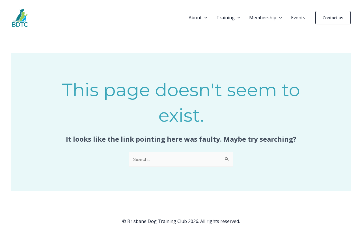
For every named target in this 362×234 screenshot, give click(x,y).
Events (298, 17)
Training (225, 17)
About (195, 17)
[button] (204, 17)
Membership (262, 17)
